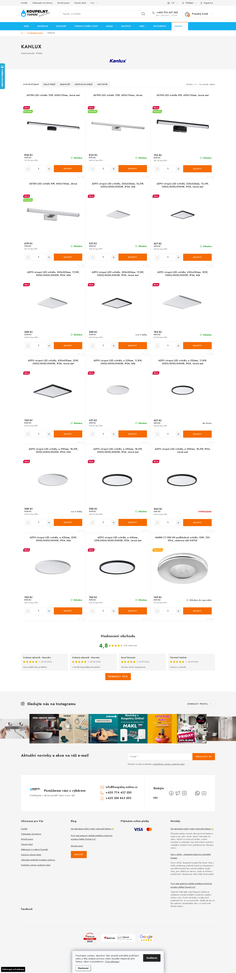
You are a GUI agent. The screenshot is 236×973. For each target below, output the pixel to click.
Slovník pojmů (63, 2)
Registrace (208, 2)
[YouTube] (204, 793)
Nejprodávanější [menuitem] (84, 84)
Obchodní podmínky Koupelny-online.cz (38, 859)
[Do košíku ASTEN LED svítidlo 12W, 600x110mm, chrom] (132, 168)
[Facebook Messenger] (191, 793)
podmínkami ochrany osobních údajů (169, 764)
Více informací (112, 961)
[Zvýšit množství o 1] (49, 168)
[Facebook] (171, 793)
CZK (173, 2)
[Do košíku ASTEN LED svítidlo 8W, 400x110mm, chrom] (68, 257)
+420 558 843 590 (118, 798)
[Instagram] (184, 793)
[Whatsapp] (197, 793)
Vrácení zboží (80, 2)
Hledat (143, 13)
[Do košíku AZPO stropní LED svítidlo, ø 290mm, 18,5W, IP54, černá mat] (197, 522)
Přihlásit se (204, 756)
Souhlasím (152, 958)
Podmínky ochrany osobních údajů (36, 865)
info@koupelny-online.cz (122, 787)
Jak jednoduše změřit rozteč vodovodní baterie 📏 (92, 828)
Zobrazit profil (197, 704)
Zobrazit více (118, 676)
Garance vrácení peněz (31, 854)
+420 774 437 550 (167, 12)
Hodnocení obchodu (118, 636)
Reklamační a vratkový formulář (34, 849)
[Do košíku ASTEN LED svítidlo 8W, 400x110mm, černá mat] (197, 168)
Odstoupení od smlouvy (42, 2)
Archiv (78, 854)
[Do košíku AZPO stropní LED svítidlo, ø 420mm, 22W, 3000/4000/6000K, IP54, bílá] (68, 610)
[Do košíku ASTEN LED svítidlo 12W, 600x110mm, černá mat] (68, 168)
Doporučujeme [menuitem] (31, 84)
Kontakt (24, 2)
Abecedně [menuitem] (102, 84)
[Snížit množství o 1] (28, 168)
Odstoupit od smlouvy (13, 969)
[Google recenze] (146, 937)
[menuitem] (28, 26)
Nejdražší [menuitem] (65, 84)
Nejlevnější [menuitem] (49, 84)
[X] (178, 793)
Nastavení (83, 968)
